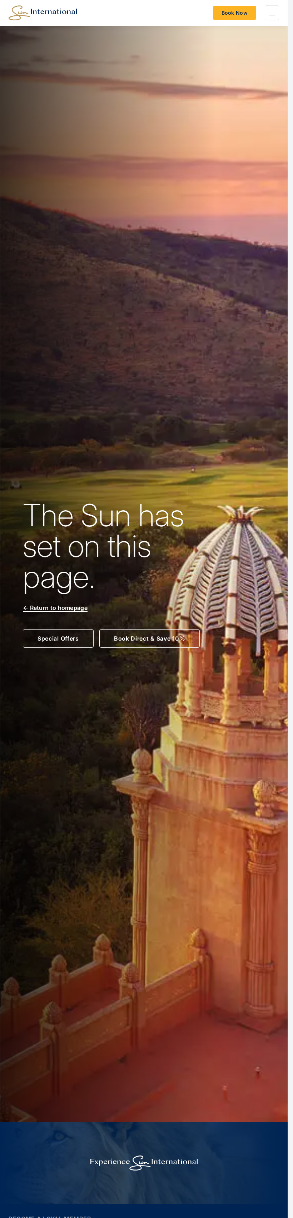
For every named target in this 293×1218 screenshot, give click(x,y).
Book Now (235, 13)
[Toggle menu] (272, 12)
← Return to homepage (55, 607)
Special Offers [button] (58, 638)
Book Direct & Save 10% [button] (149, 638)
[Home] (43, 12)
